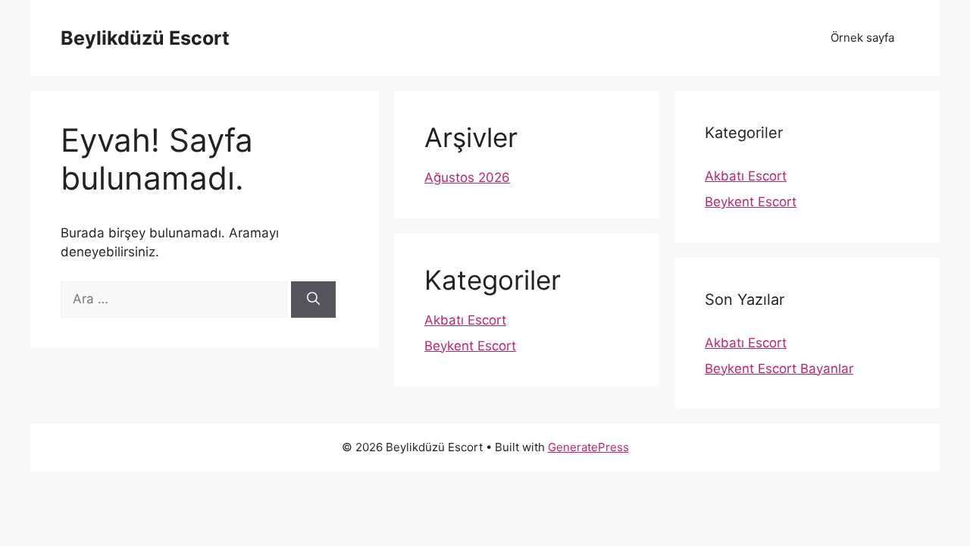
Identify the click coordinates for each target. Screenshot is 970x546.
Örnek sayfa (862, 37)
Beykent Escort (470, 345)
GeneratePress (588, 447)
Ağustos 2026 (467, 177)
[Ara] (313, 299)
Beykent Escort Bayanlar (779, 368)
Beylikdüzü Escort (145, 38)
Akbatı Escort (465, 320)
